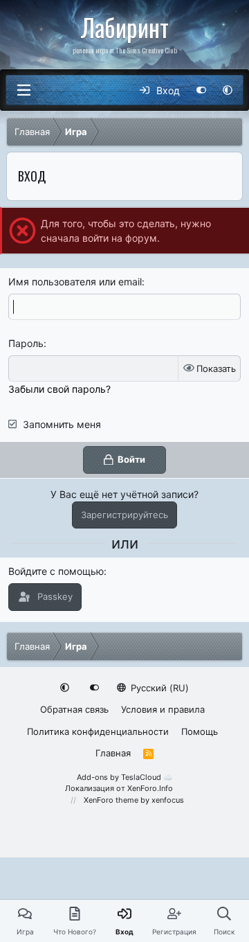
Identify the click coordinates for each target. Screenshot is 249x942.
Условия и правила (163, 709)
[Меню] (23, 90)
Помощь (199, 731)
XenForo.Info (150, 788)
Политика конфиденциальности (98, 731)
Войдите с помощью (56, 571)
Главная (113, 752)
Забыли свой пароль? (59, 389)
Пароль (26, 343)
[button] (227, 90)
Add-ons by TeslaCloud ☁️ (125, 777)
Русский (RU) (158, 687)
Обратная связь (74, 709)
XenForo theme (111, 800)
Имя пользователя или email (75, 281)
